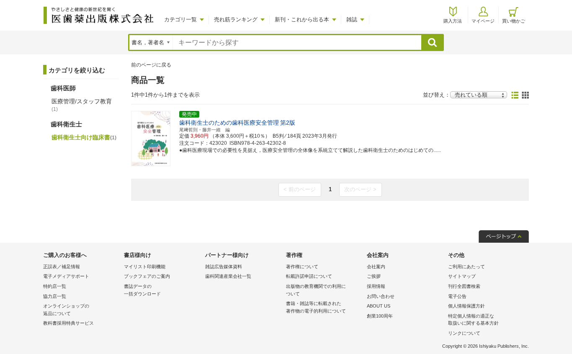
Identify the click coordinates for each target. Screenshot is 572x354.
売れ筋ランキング (236, 19)
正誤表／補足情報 (61, 266)
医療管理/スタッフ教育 (82, 105)
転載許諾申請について (309, 276)
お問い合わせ (380, 296)
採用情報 (376, 286)
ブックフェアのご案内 (147, 276)
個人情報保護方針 (466, 305)
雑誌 (351, 19)
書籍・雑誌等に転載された (316, 307)
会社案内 (376, 266)
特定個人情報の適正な (473, 319)
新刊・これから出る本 (302, 19)
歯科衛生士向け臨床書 (84, 137)
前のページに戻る (151, 65)
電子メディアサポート (66, 276)
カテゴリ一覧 (180, 19)
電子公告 (457, 296)
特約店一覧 (54, 286)
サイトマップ (462, 276)
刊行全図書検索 (464, 286)
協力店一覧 (54, 296)
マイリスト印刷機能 (144, 266)
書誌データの (142, 290)
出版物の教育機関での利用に (316, 290)
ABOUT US (378, 305)
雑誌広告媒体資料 (223, 266)
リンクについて (464, 333)
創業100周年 (380, 315)
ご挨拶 (374, 276)
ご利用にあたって (466, 266)
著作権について (302, 266)
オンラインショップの (66, 309)
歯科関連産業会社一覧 (228, 276)
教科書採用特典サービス (68, 323)
